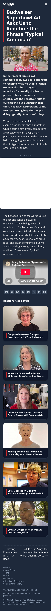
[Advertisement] (25, 183)
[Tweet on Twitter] (12, 292)
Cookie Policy (9, 570)
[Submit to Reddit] (28, 292)
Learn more (30, 604)
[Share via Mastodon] (23, 292)
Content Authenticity (12, 583)
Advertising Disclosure (13, 581)
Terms (6, 572)
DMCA (6, 575)
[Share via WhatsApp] (34, 292)
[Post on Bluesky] (17, 292)
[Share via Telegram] (39, 292)
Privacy (6, 567)
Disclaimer (8, 578)
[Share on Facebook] (44, 292)
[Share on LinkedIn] (6, 292)
